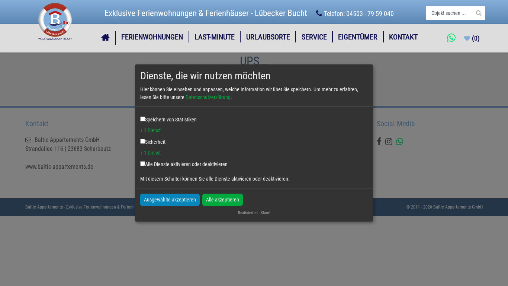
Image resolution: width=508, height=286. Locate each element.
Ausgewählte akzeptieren (170, 199)
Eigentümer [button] (357, 36)
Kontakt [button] (403, 36)
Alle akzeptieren (222, 199)
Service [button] (314, 36)
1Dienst (150, 130)
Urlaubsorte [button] (268, 36)
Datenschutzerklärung (208, 97)
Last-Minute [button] (214, 36)
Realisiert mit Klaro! (254, 212)
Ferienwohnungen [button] (152, 36)
